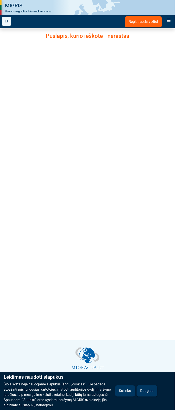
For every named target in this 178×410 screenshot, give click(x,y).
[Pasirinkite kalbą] (6, 21)
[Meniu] (168, 21)
